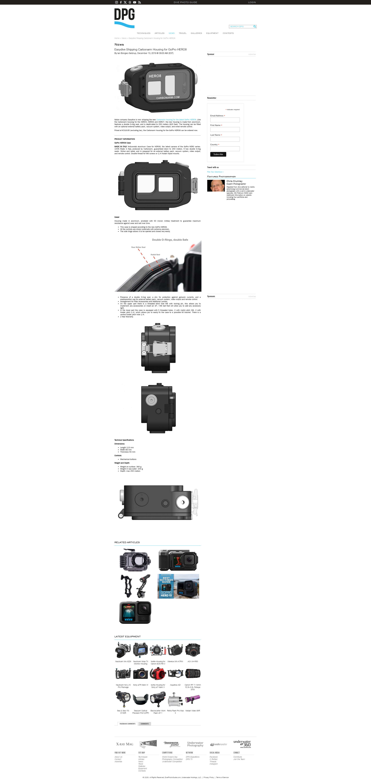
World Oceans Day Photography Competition (172, 758)
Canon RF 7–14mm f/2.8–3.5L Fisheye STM (193, 687)
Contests (228, 33)
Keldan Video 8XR (193, 710)
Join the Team (239, 759)
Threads (213, 761)
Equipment (212, 33)
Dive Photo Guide (185, 2)
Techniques (143, 33)
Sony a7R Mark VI (140, 685)
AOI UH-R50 (193, 661)
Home (116, 38)
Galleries (196, 33)
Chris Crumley (234, 181)
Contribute (237, 757)
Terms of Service (222, 777)
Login (252, 2)
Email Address (217, 115)
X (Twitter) (213, 759)
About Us (118, 757)
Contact (118, 759)
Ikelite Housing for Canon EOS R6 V (158, 662)
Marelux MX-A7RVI (175, 661)
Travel (183, 33)
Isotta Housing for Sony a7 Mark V (158, 686)
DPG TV (189, 759)
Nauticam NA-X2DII (123, 661)
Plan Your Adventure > (215, 172)
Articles (159, 33)
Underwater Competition (172, 761)
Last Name (216, 135)
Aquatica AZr (175, 685)
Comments (145, 724)
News (171, 33)
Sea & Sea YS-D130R (123, 711)
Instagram (214, 764)
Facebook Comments (127, 724)
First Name (216, 125)
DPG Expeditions (192, 757)
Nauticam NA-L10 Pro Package (123, 686)
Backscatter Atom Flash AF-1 (158, 711)
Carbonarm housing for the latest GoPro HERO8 (176, 120)
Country (214, 144)
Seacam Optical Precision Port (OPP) (140, 711)
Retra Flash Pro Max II (175, 711)
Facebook (214, 757)
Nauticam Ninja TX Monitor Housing (140, 662)
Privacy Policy (209, 777)
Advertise (252, 54)
